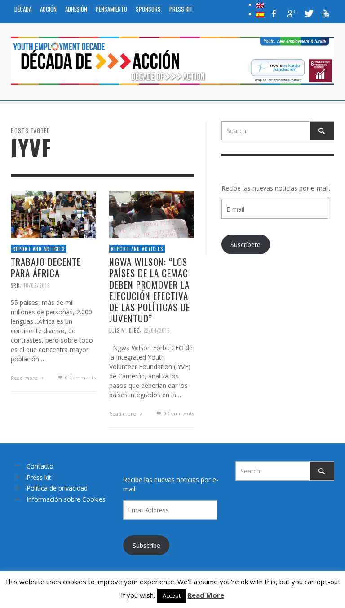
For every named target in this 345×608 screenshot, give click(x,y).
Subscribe (146, 545)
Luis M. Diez (124, 330)
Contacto (40, 466)
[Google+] (291, 13)
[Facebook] (274, 13)
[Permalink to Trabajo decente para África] (53, 213)
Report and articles (39, 248)
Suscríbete (245, 244)
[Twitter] (308, 13)
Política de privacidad (57, 488)
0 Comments (79, 377)
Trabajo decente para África (46, 267)
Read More (206, 595)
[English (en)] (260, 4)
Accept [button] (172, 595)
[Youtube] (325, 13)
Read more (25, 378)
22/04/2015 (156, 330)
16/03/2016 (36, 285)
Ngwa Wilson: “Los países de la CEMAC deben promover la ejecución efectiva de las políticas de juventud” (149, 290)
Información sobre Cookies (66, 499)
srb (15, 285)
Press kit (39, 477)
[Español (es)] (260, 14)
